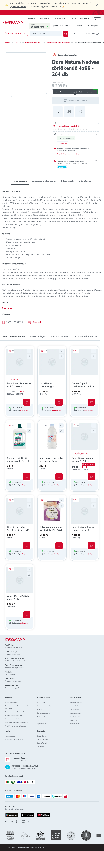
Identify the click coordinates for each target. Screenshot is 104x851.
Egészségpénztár (75, 713)
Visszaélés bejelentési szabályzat (16, 722)
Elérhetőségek (42, 736)
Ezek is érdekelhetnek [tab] (14, 336)
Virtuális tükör (74, 720)
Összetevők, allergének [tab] (44, 180)
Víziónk (39, 710)
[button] (62, 26)
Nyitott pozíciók (10, 736)
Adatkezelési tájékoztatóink (14, 715)
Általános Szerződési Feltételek (16, 712)
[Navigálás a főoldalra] (13, 22)
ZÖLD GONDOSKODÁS (37, 26)
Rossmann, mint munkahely (14, 740)
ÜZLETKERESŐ (59, 19)
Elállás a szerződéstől (12, 719)
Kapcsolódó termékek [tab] (86, 336)
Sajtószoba (41, 717)
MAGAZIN (72, 19)
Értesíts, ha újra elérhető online (68, 154)
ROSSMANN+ (44, 19)
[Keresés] (65, 34)
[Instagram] (17, 821)
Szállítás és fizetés (11, 702)
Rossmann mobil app (76, 702)
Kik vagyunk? (41, 702)
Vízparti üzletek (74, 717)
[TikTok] (6, 821)
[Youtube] (23, 821)
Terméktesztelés (74, 724)
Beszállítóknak (42, 743)
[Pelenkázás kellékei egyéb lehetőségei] (42, 42)
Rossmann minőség (44, 706)
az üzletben (24, 410)
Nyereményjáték (42, 724)
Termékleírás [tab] (20, 180)
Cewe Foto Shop (75, 706)
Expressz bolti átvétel (18, 7)
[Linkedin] (28, 821)
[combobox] (46, 33)
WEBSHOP (31, 19)
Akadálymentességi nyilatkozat (15, 726)
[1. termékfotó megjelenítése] (7, 98)
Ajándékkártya (74, 710)
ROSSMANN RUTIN (96, 19)
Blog (38, 720)
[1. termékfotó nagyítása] (26, 73)
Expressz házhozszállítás (79, 3)
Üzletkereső (41, 747)
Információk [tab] (67, 180)
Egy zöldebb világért (44, 713)
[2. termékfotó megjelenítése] (13, 98)
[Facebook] (12, 821)
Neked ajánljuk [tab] (38, 336)
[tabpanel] (52, 256)
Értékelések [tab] (85, 180)
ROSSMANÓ (84, 19)
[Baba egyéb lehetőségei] (20, 42)
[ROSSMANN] (15, 639)
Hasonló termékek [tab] (60, 336)
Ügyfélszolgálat (42, 740)
